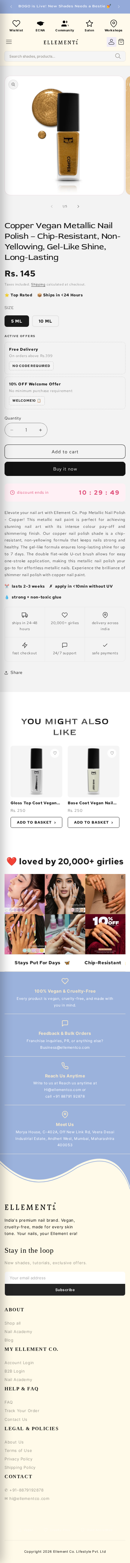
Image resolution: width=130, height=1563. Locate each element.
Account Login (19, 1362)
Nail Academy (18, 1331)
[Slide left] (51, 206)
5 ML (16, 321)
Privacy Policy (18, 1458)
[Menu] (9, 42)
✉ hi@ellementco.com (27, 1498)
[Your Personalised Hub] (111, 42)
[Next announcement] (118, 6)
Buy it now (65, 469)
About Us (14, 1442)
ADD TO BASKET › (36, 822)
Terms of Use (18, 1450)
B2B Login (15, 1371)
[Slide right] (78, 206)
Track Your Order (22, 1410)
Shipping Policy (20, 1467)
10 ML (45, 321)
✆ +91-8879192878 (24, 1490)
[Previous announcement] (11, 6)
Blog (9, 1340)
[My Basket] (121, 42)
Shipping (38, 284)
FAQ (9, 1402)
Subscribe (65, 1289)
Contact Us (16, 1419)
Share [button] (17, 672)
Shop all (13, 1323)
